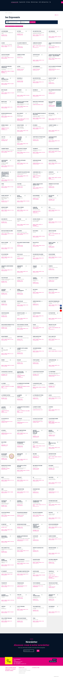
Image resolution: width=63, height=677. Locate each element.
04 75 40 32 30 (20, 481)
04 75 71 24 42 (20, 201)
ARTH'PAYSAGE (36, 54)
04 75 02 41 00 (52, 119)
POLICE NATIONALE (5, 512)
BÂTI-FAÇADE (4, 89)
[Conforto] (59, 173)
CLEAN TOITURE (52, 160)
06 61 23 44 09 (20, 363)
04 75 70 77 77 (5, 492)
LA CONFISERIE (52, 371)
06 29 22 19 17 (36, 551)
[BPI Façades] (59, 115)
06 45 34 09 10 (36, 96)
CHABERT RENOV (5, 148)
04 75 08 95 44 (20, 131)
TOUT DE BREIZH (36, 583)
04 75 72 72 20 (20, 211)
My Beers (51, 465)
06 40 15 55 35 (20, 272)
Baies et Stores (52, 78)
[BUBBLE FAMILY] (12, 126)
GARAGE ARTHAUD (35, 278)
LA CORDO (3, 383)
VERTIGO (3, 606)
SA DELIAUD (35, 536)
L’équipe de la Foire (22, 671)
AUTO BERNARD (36, 66)
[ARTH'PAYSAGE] (43, 56)
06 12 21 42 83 (52, 164)
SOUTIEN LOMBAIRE (53, 559)
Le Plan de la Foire (35, 667)
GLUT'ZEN (3, 301)
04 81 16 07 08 (5, 248)
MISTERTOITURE (52, 453)
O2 (33, 477)
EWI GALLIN (20, 254)
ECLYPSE (19, 219)
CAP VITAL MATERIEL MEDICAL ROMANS (19, 138)
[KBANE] (12, 361)
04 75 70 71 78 (20, 96)
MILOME (35, 453)
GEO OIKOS (35, 289)
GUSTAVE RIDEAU (37, 313)
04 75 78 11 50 (36, 70)
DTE (49, 207)
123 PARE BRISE (4, 31)
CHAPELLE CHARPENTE (54, 148)
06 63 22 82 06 (20, 225)
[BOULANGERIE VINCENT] (59, 103)
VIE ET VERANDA (21, 606)
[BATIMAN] (28, 91)
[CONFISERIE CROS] (43, 173)
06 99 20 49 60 (36, 82)
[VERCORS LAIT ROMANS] (59, 596)
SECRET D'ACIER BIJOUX (38, 547)
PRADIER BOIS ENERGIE (22, 512)
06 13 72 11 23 (52, 141)
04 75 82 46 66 (20, 294)
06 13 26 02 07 (52, 587)
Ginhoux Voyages (53, 289)
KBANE (50, 348)
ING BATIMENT (4, 336)
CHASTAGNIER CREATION (4, 161)
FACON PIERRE (52, 254)
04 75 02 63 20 (5, 187)
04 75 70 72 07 (5, 612)
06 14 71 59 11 (20, 187)
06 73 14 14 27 (36, 272)
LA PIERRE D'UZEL (19, 396)
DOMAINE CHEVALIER (35, 208)
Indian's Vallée (52, 324)
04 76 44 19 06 (5, 530)
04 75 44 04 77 (20, 319)
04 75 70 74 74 (52, 83)
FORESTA (51, 266)
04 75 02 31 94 (5, 294)
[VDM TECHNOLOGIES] (43, 596)
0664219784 (20, 423)
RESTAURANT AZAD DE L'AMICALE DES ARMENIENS (36, 526)
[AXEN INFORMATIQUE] (12, 79)
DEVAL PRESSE (20, 207)
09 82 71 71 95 (5, 422)
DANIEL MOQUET (5, 195)
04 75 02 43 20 (36, 540)
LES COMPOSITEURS (21, 430)
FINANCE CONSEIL (35, 266)
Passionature (36, 489)
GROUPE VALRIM (21, 313)
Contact (54, 659)
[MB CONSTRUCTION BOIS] (59, 443)
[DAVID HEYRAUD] (27, 196)
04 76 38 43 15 (5, 117)
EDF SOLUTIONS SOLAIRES (7, 230)
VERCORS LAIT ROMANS (52, 595)
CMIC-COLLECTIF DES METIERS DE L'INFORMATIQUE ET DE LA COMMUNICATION (5, 175)
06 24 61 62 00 (52, 222)
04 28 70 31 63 (5, 316)
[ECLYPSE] (28, 220)
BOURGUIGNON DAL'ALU (6, 113)
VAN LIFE (19, 594)
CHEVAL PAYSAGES (21, 160)
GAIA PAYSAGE (4, 277)
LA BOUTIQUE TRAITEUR (38, 371)
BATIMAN (19, 89)
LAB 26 (50, 395)
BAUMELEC (35, 89)
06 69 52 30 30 (20, 305)
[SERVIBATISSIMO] (59, 549)
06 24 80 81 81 (52, 247)
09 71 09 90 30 (36, 575)
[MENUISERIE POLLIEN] (28, 455)
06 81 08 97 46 (20, 281)
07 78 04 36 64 (5, 152)
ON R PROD (51, 477)
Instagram (61, 313)
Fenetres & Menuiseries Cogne (7, 266)
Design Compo (4, 207)
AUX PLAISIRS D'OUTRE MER (55, 66)
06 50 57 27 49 (52, 387)
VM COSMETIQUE (36, 606)
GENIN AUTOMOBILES (20, 290)
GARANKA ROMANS (3, 290)
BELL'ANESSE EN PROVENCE (55, 89)
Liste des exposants (19, 26)
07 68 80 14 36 (5, 140)
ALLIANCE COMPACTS (22, 43)
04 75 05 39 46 (52, 152)
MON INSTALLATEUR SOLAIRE (21, 466)
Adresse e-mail (27, 650)
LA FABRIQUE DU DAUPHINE (23, 383)
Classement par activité (10, 26)
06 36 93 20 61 (52, 539)
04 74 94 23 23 (36, 469)
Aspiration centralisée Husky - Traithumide (54, 55)
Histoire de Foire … (22, 673)
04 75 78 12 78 (20, 107)
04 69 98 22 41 (52, 37)
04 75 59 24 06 (20, 329)
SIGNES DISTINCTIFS (4, 560)
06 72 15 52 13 (5, 445)
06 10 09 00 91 (36, 128)
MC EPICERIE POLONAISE (4, 454)
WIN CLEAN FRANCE (21, 618)
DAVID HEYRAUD (19, 196)
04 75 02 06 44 (36, 237)
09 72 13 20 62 (20, 564)
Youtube (61, 311)
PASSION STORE (20, 489)
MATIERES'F (35, 442)
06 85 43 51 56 (5, 375)
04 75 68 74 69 (20, 234)
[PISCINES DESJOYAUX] (28, 502)
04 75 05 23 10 (52, 319)
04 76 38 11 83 (5, 270)
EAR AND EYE (4, 219)
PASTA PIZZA (51, 489)
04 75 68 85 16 (20, 516)
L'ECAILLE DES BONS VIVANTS (20, 372)
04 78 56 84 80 (20, 47)
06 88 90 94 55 (20, 377)
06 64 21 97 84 (52, 376)
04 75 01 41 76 (52, 505)
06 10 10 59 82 (52, 563)
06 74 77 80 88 (20, 460)
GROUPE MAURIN (5, 313)
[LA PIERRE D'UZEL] (28, 396)
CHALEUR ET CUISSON (22, 148)
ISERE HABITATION (37, 336)
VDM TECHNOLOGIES (36, 595)
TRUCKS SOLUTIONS (53, 583)
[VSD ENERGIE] (59, 608)
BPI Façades (51, 113)
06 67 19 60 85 (5, 328)
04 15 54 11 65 (36, 506)
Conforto (51, 172)
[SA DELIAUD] (43, 537)
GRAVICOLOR (20, 301)
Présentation (21, 667)
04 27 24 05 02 (52, 410)
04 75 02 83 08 (36, 283)
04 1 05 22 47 (52, 281)
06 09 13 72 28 (52, 70)
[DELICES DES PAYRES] (59, 197)
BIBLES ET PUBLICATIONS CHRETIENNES (22, 102)
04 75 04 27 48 (5, 35)
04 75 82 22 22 (5, 516)
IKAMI (34, 324)
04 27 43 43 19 (36, 258)
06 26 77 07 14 (36, 188)
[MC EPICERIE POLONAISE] (11, 456)
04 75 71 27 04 (5, 354)
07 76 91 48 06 (5, 366)
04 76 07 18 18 (20, 258)
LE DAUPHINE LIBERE (53, 418)
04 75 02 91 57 (36, 375)
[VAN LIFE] (28, 596)
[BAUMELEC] (43, 91)
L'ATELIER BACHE (52, 359)
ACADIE (3, 43)
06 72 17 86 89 (5, 46)
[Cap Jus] (12, 138)
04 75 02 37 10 (52, 106)
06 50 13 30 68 (36, 164)
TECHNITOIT (4, 583)
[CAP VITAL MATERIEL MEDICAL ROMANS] (28, 138)
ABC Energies (52, 31)
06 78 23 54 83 (52, 469)
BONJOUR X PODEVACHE (38, 101)
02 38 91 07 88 (36, 246)
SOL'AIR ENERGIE (20, 559)
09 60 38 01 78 (20, 492)
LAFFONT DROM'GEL (3, 407)
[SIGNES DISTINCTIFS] (12, 561)
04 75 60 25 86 (36, 363)
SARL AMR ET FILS (5, 547)
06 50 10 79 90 (52, 366)
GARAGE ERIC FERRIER (53, 277)
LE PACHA (3, 430)
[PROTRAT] (59, 514)
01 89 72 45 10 (5, 481)
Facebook (61, 306)
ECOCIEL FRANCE (36, 219)
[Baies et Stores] (59, 79)
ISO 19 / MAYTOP (52, 336)
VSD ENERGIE (52, 606)
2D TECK (19, 31)
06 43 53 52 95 (5, 201)
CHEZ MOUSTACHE (37, 160)
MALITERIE (3, 442)
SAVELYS (19, 547)
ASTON (18, 66)
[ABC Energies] (59, 32)
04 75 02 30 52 (52, 235)
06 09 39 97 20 (20, 70)
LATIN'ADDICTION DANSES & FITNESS (23, 407)
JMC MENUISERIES (37, 348)
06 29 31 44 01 (52, 492)
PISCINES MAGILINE (53, 500)
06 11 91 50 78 (36, 447)
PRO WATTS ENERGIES (38, 512)
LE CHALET (19, 418)
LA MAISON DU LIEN (37, 383)
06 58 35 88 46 (52, 423)
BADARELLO (19, 78)
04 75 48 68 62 (36, 199)
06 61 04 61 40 (36, 481)
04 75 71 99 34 (52, 305)
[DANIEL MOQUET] (12, 197)
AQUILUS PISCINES (5, 54)
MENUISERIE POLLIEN (20, 454)
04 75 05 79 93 (52, 578)
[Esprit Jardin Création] (59, 244)
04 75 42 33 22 (5, 58)
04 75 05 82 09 (5, 459)
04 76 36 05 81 (20, 434)
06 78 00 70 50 (36, 492)
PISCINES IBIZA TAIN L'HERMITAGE (37, 501)
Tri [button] (7, 22)
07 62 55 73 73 (5, 72)
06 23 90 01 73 (52, 329)
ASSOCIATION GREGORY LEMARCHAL (6, 67)
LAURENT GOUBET (37, 406)
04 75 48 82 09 (20, 120)
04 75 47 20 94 (52, 200)
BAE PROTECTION (37, 78)
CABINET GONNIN (52, 125)
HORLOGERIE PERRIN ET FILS (7, 324)
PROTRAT (51, 512)
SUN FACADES (36, 571)
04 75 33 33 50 (5, 180)
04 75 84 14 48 (36, 516)
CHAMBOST (35, 148)
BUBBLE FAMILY (4, 125)
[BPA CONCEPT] (28, 115)
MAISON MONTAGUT (51, 431)
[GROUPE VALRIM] (28, 314)
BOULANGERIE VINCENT (52, 102)
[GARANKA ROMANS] (12, 291)
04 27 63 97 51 (20, 144)
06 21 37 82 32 (5, 506)
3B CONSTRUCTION (37, 31)
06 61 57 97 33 (20, 586)
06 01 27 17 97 (5, 282)
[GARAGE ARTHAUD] (43, 279)
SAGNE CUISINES (52, 536)
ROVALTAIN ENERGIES (53, 524)
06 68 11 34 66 (36, 422)
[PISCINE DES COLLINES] (12, 502)
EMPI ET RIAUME (52, 230)
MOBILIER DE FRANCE (6, 465)
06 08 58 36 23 (20, 540)
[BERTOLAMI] (12, 103)
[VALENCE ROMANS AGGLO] (12, 596)
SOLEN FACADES (36, 559)
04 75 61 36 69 (52, 269)
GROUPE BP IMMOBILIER (54, 301)
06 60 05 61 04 (20, 176)
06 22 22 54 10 (36, 437)
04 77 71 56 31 (5, 211)
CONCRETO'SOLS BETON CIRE (23, 172)
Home (6, 12)
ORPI (2, 489)
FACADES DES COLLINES (38, 254)
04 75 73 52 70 (52, 612)
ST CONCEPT (4, 571)
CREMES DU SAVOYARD (54, 183)
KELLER (19, 359)
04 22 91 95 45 (52, 458)
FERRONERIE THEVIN (20, 266)
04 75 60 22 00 (36, 600)
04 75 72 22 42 (5, 412)
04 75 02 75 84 (20, 164)
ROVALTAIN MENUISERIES (4, 536)
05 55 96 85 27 (52, 340)
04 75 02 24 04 (20, 353)
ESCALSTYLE (36, 242)
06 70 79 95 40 (20, 598)
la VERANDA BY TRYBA (38, 395)
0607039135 (36, 586)
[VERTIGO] (12, 608)
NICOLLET (19, 477)
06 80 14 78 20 (52, 59)
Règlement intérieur (9, 670)
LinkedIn (61, 308)
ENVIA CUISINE (4, 242)
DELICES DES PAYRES (51, 196)
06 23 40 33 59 (36, 140)
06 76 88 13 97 (36, 328)
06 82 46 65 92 (36, 457)
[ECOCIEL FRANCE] (43, 220)
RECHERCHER (32, 22)
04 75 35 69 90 (52, 293)
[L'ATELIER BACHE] (59, 361)
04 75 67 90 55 (5, 222)
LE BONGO (51, 406)
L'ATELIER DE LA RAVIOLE (6, 371)
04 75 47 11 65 (20, 471)
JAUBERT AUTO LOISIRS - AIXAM (22, 349)
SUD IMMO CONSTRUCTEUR (23, 571)
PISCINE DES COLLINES (4, 501)
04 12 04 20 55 (36, 35)
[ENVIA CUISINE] (12, 244)
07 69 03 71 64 (20, 340)
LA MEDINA (51, 383)
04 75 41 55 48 (5, 586)
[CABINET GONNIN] (59, 126)
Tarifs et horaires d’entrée (10, 667)
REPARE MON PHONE (21, 524)
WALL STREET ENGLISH (6, 618)
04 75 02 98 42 (36, 226)
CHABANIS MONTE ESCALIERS (53, 137)
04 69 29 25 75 (36, 47)
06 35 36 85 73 (5, 93)
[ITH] (12, 349)
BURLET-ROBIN (20, 125)
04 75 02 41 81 (5, 565)
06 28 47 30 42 (52, 448)
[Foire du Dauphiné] (2, 2)
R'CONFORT (3, 524)
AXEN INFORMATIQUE (4, 79)
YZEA (34, 618)
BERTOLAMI (4, 101)
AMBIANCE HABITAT (37, 43)
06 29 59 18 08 (20, 153)
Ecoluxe (51, 219)
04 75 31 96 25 (36, 293)
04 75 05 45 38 (5, 84)
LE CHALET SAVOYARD (38, 418)
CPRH (2, 183)
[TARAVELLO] (59, 572)
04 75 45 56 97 (52, 131)
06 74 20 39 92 (52, 47)
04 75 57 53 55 (5, 469)
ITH (2, 348)
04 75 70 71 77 (52, 179)
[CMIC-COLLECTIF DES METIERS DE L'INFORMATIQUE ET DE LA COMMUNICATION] (12, 173)
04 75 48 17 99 (5, 340)
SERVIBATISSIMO (52, 547)
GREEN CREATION (37, 301)
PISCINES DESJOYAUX (20, 501)
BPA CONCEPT (20, 113)
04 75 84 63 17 (20, 505)
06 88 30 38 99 (36, 340)
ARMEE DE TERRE (21, 54)
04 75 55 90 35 (20, 610)
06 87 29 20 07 (52, 187)
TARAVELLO (51, 571)
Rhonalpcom (56, 676)
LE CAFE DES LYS (5, 418)
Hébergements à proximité (10, 669)
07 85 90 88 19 (5, 234)
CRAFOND (19, 183)
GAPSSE (19, 277)
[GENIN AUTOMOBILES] (28, 291)
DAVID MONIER (36, 195)
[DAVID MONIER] (43, 197)
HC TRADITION (52, 313)
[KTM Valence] (43, 361)
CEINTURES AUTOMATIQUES (39, 136)
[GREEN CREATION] (43, 302)
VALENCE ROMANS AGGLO (4, 595)
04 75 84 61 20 (5, 166)
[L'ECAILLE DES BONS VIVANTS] (28, 373)
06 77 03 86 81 (5, 552)
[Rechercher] (50, 2)
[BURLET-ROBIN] (28, 126)
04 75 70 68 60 (20, 551)
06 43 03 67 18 (5, 129)
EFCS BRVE (19, 230)
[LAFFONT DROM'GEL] (12, 408)
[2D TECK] (28, 32)
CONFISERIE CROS (37, 172)
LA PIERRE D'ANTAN (5, 395)
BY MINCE (35, 125)
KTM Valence (36, 359)
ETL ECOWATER (4, 254)
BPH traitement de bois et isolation (39, 114)
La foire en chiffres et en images (24, 670)
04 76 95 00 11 (52, 600)
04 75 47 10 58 (5, 542)
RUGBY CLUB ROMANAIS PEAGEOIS (22, 536)
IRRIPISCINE (20, 336)
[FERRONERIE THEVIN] (28, 267)
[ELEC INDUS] (43, 232)
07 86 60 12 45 (52, 93)
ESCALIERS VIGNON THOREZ (23, 242)
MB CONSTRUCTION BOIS (52, 443)
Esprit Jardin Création (52, 243)
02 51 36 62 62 (36, 316)
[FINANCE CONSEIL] (43, 267)
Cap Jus (3, 136)
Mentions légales (53, 661)
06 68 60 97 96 (20, 446)
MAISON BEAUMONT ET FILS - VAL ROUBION (36, 432)
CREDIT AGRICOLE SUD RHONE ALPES (38, 184)
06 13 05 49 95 (36, 177)
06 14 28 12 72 (36, 563)
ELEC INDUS (35, 230)
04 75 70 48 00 (36, 153)
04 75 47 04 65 (20, 246)
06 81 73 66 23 (20, 412)
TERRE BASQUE (20, 583)
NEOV (2, 477)
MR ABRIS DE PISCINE (37, 465)
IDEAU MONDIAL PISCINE (22, 324)
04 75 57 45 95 (52, 211)
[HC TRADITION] (59, 314)
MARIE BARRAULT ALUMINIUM (21, 443)
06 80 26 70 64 (52, 518)
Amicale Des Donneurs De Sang (55, 43)
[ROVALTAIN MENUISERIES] (12, 537)
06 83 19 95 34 (5, 434)
